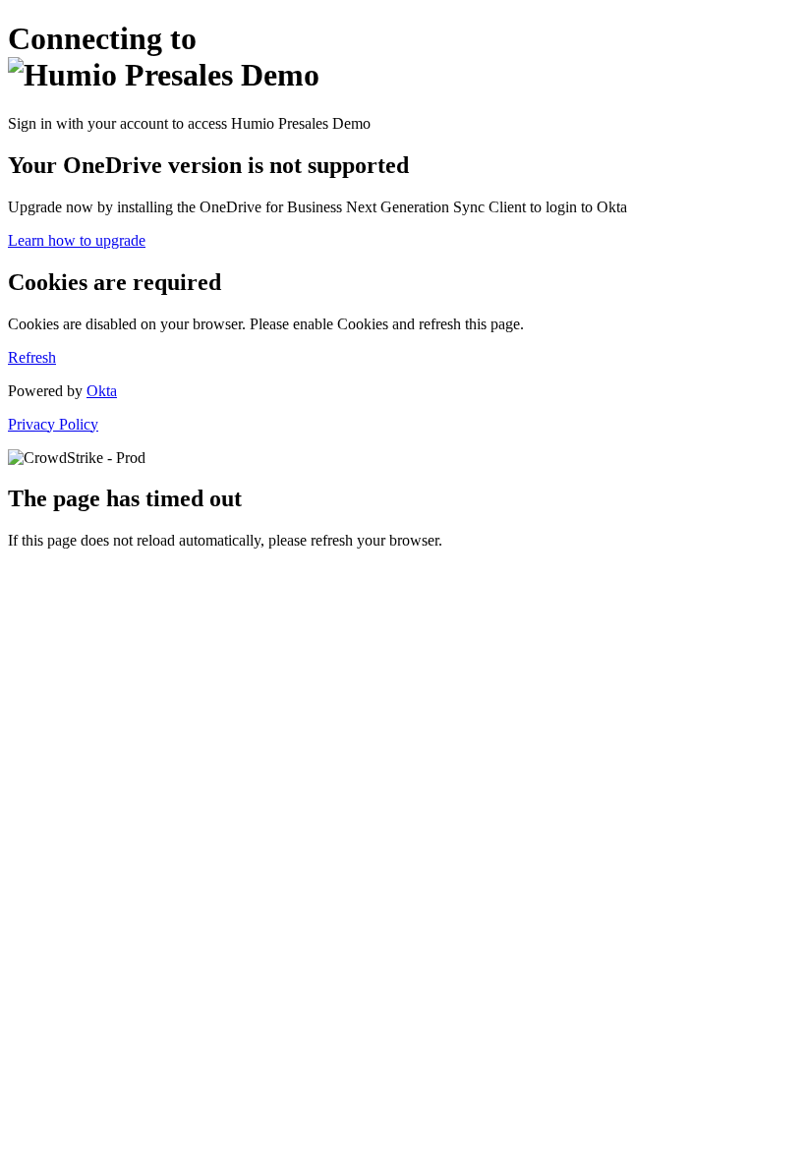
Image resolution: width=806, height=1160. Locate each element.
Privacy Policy (53, 424)
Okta (101, 390)
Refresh (32, 357)
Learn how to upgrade (76, 240)
